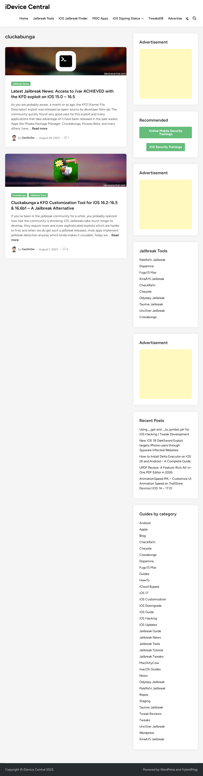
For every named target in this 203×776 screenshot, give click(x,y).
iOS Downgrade (150, 606)
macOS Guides (150, 669)
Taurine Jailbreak (151, 304)
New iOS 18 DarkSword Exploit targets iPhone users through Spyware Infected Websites (161, 445)
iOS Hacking (148, 618)
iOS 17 (143, 593)
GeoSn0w (28, 137)
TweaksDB (155, 18)
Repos (143, 695)
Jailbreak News (20, 83)
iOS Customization (152, 599)
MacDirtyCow (149, 663)
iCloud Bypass (149, 586)
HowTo (144, 580)
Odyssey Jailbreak (152, 298)
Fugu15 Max (147, 272)
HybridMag (189, 769)
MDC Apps (100, 18)
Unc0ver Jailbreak (152, 311)
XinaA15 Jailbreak (151, 279)
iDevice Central (27, 7)
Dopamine (146, 266)
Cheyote (145, 291)
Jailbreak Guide (150, 631)
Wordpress (146, 733)
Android (144, 523)
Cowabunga (19, 195)
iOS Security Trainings (165, 147)
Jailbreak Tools (43, 18)
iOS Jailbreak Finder (73, 18)
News (143, 675)
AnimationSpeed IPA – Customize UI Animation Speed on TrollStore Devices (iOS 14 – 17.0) (165, 483)
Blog (142, 536)
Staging (144, 701)
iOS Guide (146, 612)
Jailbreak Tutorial (151, 650)
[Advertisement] (165, 74)
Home (23, 18)
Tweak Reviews (150, 714)
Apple (143, 529)
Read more (39, 128)
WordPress (167, 769)
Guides (144, 574)
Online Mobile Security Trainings (165, 132)
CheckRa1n (147, 285)
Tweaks (144, 720)
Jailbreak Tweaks (151, 656)
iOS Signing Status (126, 18)
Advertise (175, 18)
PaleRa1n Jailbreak (152, 260)
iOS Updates (148, 625)
